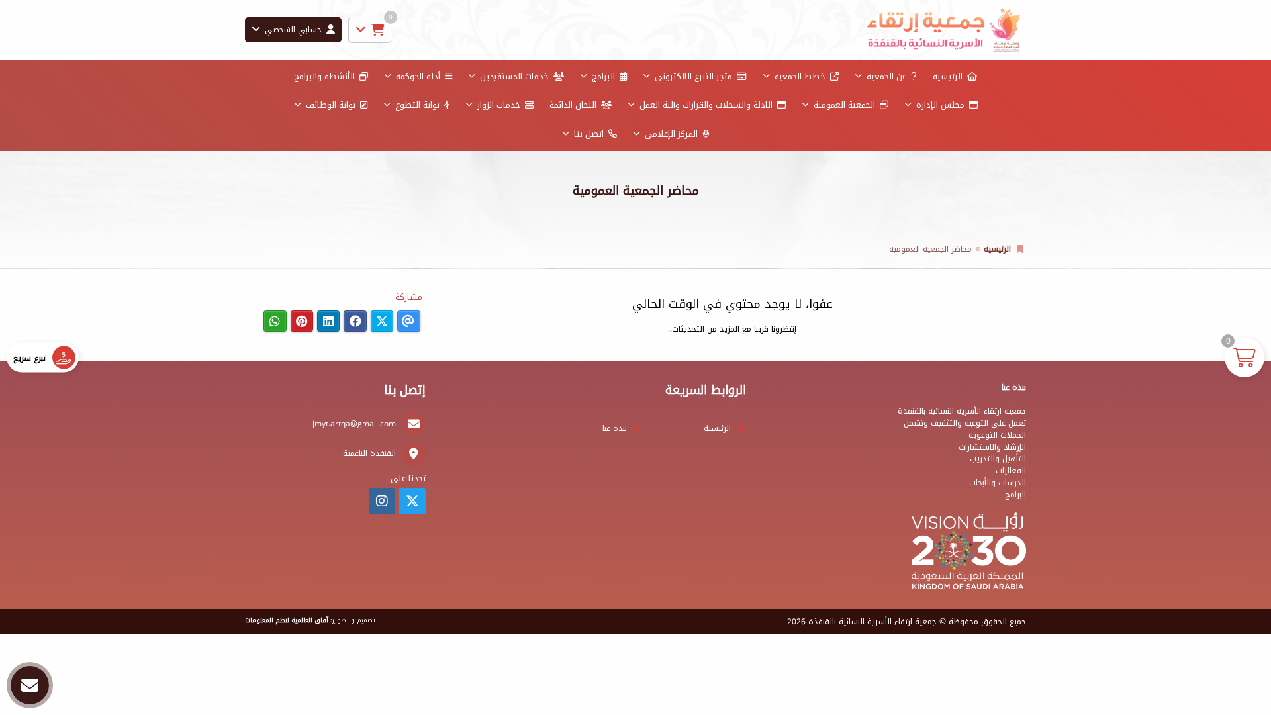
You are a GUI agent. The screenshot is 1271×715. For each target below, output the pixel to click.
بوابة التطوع (417, 105)
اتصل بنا (589, 134)
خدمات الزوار (498, 105)
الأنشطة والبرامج (324, 76)
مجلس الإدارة (940, 105)
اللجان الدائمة (572, 105)
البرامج (603, 76)
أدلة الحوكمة (418, 76)
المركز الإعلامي (671, 134)
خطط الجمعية (800, 76)
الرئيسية (948, 76)
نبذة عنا (614, 428)
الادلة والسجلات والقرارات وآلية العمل (706, 105)
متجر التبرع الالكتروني (693, 76)
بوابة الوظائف (330, 105)
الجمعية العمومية (844, 105)
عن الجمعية (886, 76)
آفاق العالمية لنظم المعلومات (286, 620)
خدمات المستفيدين (514, 76)
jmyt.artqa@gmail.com (354, 423)
